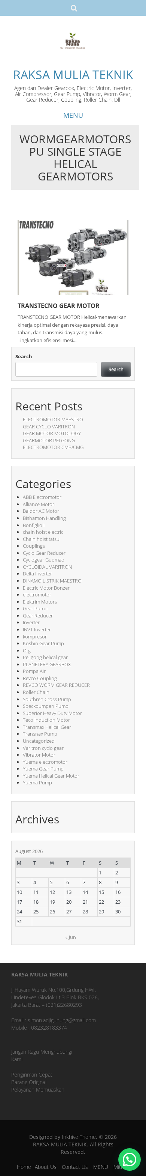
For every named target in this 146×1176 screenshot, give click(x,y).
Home (24, 1166)
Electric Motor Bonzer (46, 587)
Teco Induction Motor (46, 719)
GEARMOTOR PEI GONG (49, 440)
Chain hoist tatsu (41, 539)
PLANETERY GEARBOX (47, 664)
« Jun (71, 937)
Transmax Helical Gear (47, 727)
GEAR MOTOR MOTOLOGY (52, 433)
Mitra (119, 1166)
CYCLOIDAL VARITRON (47, 566)
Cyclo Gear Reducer (44, 553)
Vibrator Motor (39, 754)
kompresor (35, 636)
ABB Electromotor (42, 497)
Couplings (34, 545)
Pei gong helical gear (45, 657)
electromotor (37, 594)
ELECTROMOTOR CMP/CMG (53, 447)
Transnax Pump (40, 733)
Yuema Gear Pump (43, 768)
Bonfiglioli (34, 525)
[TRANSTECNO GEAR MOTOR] (73, 257)
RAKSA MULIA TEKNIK (73, 74)
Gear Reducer (38, 615)
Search (23, 356)
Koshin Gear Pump (43, 643)
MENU (100, 1166)
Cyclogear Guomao (43, 559)
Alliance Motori (39, 504)
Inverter (31, 622)
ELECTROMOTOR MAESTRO (53, 419)
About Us (46, 1166)
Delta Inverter (37, 573)
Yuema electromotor (45, 761)
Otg (27, 650)
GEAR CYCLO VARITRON (49, 426)
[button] (129, 1159)
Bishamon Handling (44, 518)
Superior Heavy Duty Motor (52, 713)
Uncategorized (39, 740)
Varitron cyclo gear (43, 748)
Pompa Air (34, 671)
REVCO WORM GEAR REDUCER (56, 685)
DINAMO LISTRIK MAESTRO (52, 580)
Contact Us (75, 1166)
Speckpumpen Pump (46, 706)
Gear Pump (35, 608)
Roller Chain (36, 692)
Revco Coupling (40, 678)
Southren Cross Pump (47, 699)
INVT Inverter (37, 629)
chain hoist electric (43, 532)
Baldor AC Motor (41, 511)
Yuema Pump (37, 782)
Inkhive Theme (79, 1136)
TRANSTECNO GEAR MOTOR (59, 306)
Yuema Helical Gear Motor (51, 775)
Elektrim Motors (40, 601)
